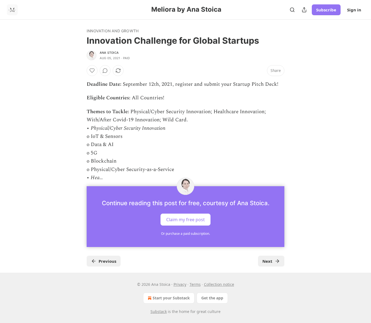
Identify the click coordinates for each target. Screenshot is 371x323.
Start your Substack (171, 297)
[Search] (292, 9)
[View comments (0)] (105, 70)
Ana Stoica (109, 53)
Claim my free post (185, 220)
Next (267, 261)
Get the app (212, 297)
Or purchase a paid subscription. (185, 233)
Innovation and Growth (113, 30)
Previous (107, 261)
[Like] (92, 70)
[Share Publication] (304, 9)
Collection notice (219, 284)
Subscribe (326, 9)
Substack (158, 311)
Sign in (354, 9)
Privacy (180, 284)
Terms (195, 284)
